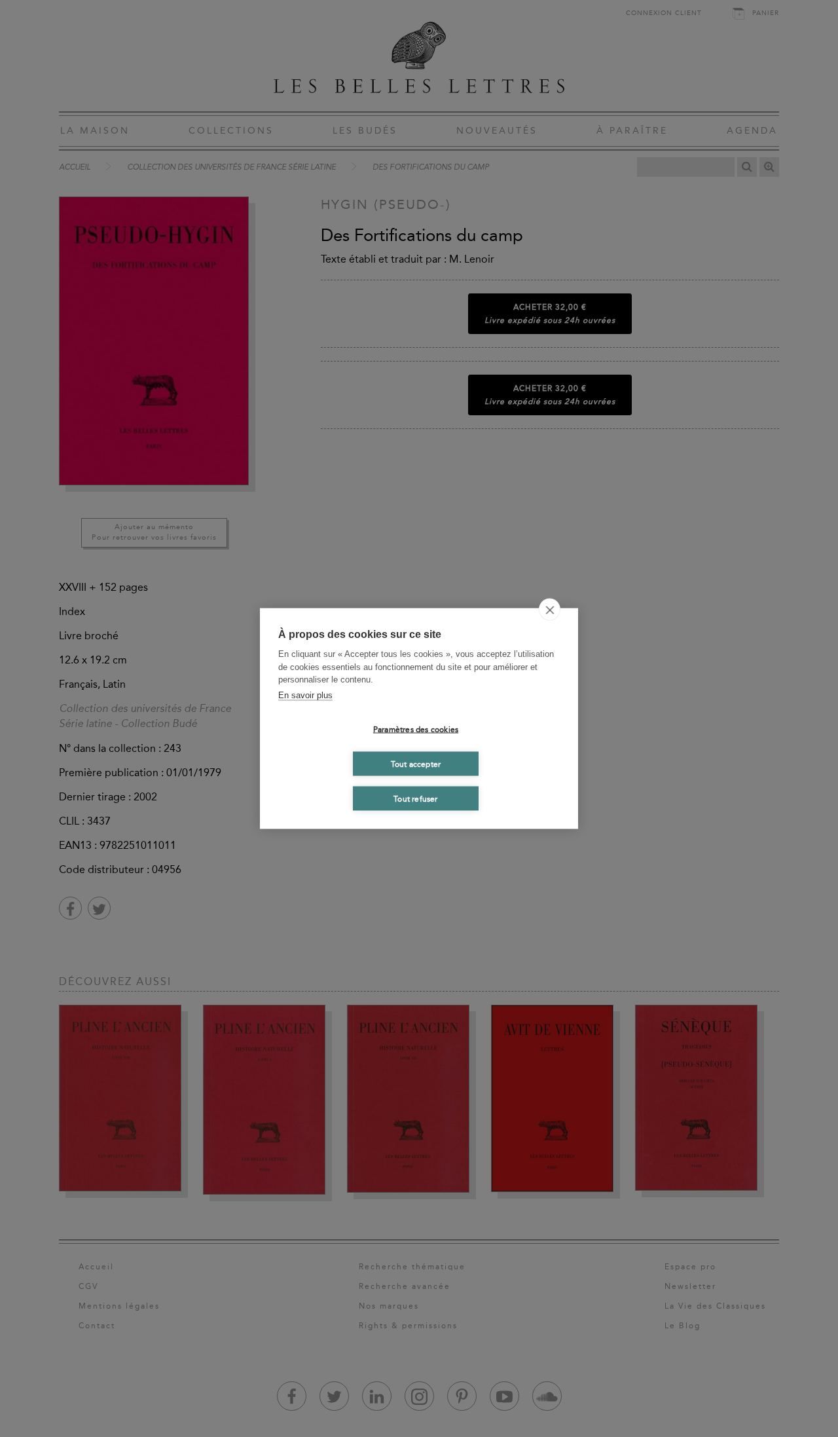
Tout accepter (416, 763)
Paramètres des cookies (415, 729)
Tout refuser (415, 798)
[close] (549, 610)
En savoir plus (305, 695)
